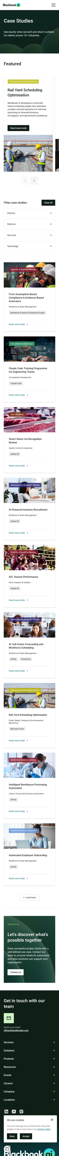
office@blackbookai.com (16, 1030)
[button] (53, 5)
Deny (12, 1136)
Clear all (48, 202)
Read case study (18, 128)
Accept (25, 1136)
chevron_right (34, 180)
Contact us (15, 972)
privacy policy (44, 1129)
